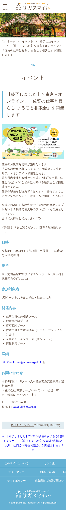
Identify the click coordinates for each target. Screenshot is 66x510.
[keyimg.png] (33, 126)
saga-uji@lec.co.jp (24, 406)
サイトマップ (16, 471)
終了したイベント (22, 425)
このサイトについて (16, 463)
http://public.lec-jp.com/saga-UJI (22, 362)
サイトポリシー (16, 480)
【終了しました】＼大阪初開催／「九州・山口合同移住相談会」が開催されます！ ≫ (33, 445)
